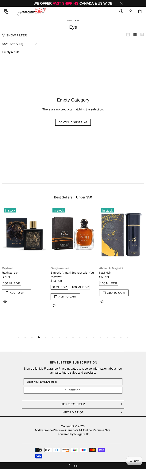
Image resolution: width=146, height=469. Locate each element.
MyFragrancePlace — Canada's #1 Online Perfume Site (31, 11)
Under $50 (84, 197)
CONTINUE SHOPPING (73, 122)
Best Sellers (63, 197)
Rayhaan (7, 268)
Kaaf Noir (105, 272)
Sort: (5, 44)
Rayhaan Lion (10, 272)
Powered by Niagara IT (73, 434)
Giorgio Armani (60, 268)
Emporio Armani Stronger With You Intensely (72, 274)
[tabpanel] (24, 259)
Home (69, 21)
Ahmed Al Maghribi (111, 268)
